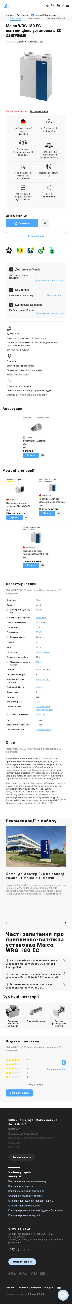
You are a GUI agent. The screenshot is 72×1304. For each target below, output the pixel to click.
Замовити (24, 223)
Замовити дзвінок (22, 1262)
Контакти (13, 1147)
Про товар (15, 18)
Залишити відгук (19, 1093)
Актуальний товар (39, 111)
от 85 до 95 (49, 131)
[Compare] (42, 455)
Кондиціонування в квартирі (24, 1215)
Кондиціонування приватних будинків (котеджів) (35, 1210)
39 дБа (39, 632)
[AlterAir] (7, 5)
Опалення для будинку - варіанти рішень (30, 1200)
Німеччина (41, 617)
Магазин (10, 15)
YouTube (23, 1288)
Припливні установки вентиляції (13, 1023)
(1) (18, 481)
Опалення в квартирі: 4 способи (25, 1196)
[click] (45, 223)
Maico (39, 600)
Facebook (11, 1288)
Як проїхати (14, 1129)
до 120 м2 (40, 714)
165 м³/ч (40, 662)
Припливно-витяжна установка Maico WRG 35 (18, 504)
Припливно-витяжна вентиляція (26, 1191)
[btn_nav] (67, 5)
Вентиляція (22, 15)
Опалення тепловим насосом (24, 1205)
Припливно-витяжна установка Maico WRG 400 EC (35, 553)
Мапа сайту (14, 1142)
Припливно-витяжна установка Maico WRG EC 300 (51, 501)
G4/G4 (39, 687)
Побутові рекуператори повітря (59, 1023)
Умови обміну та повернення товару (27, 395)
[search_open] (52, 5)
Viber (59, 1288)
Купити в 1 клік (36, 236)
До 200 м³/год (23, 199)
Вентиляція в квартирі (20, 1186)
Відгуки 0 (21, 42)
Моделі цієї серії (56, 18)
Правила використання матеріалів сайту (30, 1138)
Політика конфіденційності (23, 1133)
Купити (31, 455)
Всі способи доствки (18, 349)
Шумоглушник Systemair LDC (34, 442)
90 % (38, 702)
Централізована (43, 730)
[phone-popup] (48, 5)
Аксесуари (34, 18)
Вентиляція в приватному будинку (27, 1181)
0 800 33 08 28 (19, 1228)
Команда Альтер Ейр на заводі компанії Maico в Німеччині (35, 876)
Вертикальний (42, 652)
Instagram (36, 1288)
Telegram (48, 1288)
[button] (65, 923)
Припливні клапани (36, 1021)
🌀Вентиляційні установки (43, 15)
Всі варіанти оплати (17, 374)
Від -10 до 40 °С (43, 679)
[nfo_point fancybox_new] (7, 611)
